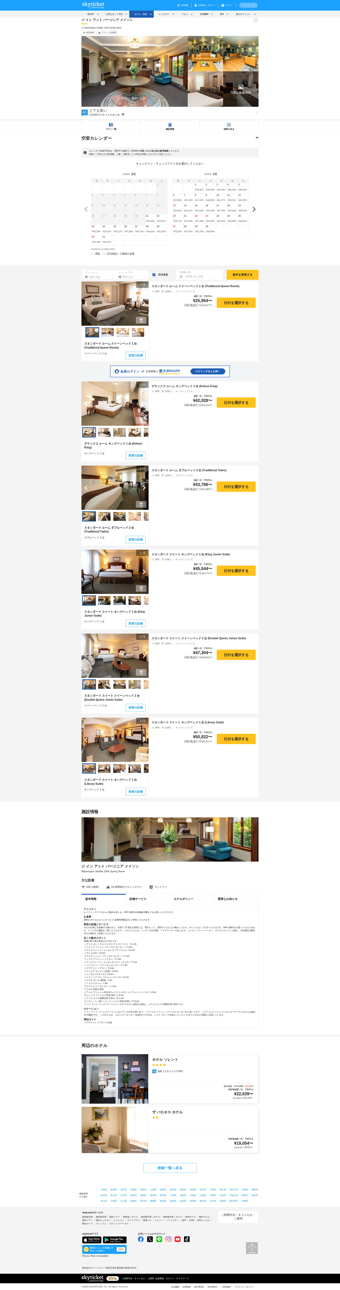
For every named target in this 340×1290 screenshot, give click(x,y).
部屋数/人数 (185, 272)
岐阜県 (153, 1195)
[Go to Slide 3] (123, 332)
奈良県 (223, 1195)
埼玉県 (203, 1189)
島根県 (254, 1195)
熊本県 (203, 1201)
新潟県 (104, 1195)
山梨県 (245, 1189)
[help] (123, 114)
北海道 (104, 1189)
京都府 (193, 1195)
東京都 (223, 1189)
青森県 (113, 1189)
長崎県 (193, 1201)
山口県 (123, 1201)
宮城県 (133, 1189)
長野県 (254, 1189)
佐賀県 (183, 1201)
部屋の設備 (136, 355)
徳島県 (133, 1201)
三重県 (173, 1195)
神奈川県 (234, 1189)
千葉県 (213, 1189)
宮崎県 (223, 1201)
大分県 (213, 1201)
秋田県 (143, 1189)
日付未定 (163, 274)
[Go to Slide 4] (138, 332)
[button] (241, 89)
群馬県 (183, 1189)
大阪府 (203, 1195)
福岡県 (173, 1201)
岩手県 (123, 1189)
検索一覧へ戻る (170, 1168)
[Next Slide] (144, 303)
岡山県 (104, 1201)
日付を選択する (236, 303)
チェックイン (91, 272)
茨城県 (193, 1189)
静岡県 (143, 1195)
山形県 (153, 1189)
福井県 (133, 1195)
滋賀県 (183, 1195)
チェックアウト (126, 272)
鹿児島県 (234, 1201)
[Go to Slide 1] (92, 332)
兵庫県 (213, 1195)
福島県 (163, 1189)
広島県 (113, 1201)
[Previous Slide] (85, 303)
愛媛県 (153, 1201)
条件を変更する (243, 274)
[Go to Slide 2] (107, 332)
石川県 (123, 1195)
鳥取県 (245, 1195)
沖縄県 (245, 1201)
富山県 (113, 1195)
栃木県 (173, 1189)
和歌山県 (234, 1195)
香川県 (143, 1201)
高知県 (163, 1201)
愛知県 (163, 1195)
